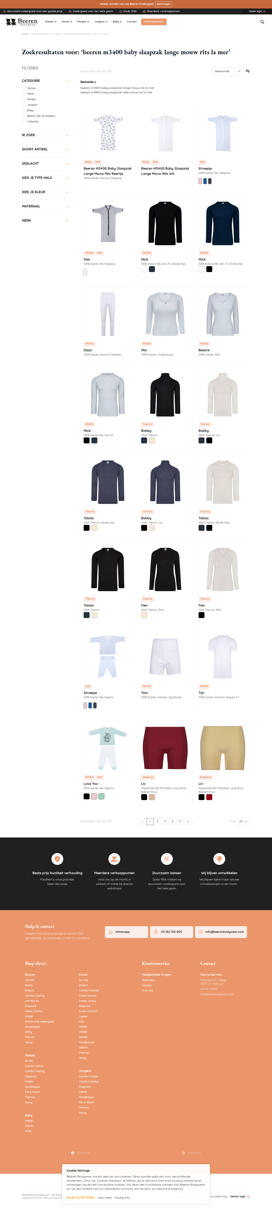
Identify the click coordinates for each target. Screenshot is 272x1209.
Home (25, 34)
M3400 (29, 1126)
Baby (28, 1115)
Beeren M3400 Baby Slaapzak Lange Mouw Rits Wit (165, 171)
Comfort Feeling (35, 996)
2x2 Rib (29, 980)
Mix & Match (32, 1092)
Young (28, 1042)
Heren (83, 974)
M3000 (29, 1016)
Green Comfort (34, 1011)
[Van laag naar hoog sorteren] (248, 71)
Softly (28, 1032)
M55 (81, 1021)
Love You (91, 784)
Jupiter (83, 1016)
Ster (87, 260)
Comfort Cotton (34, 1066)
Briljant (29, 990)
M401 (28, 1131)
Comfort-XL (32, 1001)
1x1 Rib (29, 1061)
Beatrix (204, 350)
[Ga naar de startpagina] (21, 22)
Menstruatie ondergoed (39, 1021)
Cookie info (122, 1197)
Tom (144, 693)
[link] (142, 821)
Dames (30, 974)
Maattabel (148, 980)
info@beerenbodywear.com (216, 994)
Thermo (30, 1037)
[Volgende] (188, 821)
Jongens (85, 1071)
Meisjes (30, 1055)
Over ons (147, 990)
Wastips (147, 985)
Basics (29, 985)
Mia (144, 350)
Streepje (205, 169)
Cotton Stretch (87, 996)
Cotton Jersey (87, 1001)
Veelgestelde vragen (156, 974)
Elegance (30, 1006)
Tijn (201, 693)
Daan (88, 350)
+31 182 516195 (208, 989)
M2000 (83, 1027)
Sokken (83, 1047)
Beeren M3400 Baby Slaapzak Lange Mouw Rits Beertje (108, 171)
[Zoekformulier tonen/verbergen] (262, 22)
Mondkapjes (32, 1027)
